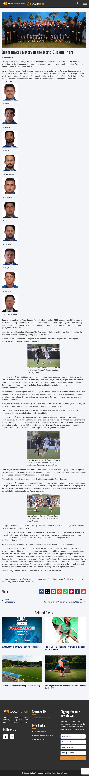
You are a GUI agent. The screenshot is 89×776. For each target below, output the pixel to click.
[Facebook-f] (5, 736)
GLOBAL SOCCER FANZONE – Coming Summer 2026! (22, 646)
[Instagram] (12, 736)
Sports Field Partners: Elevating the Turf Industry (21, 685)
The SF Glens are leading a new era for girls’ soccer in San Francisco (65, 648)
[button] (41, 591)
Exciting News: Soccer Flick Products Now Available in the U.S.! (65, 686)
